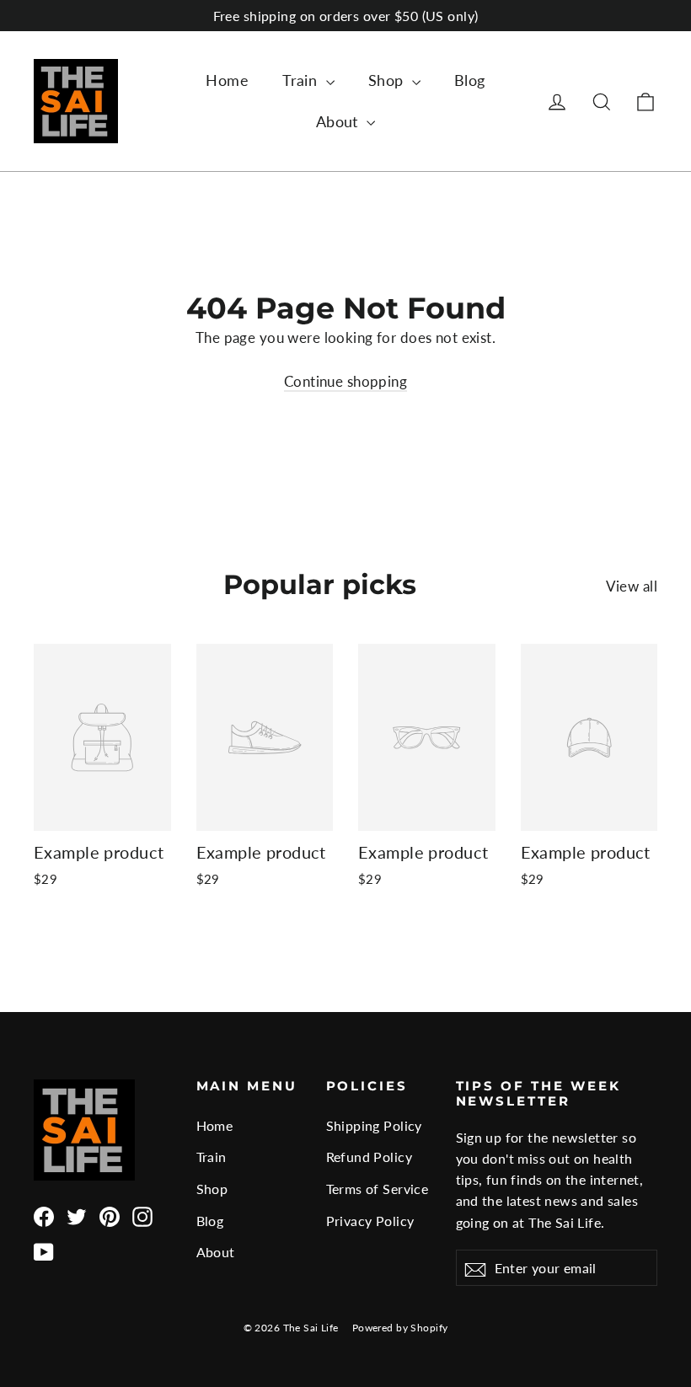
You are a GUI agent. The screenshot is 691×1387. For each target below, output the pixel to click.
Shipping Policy (374, 1125)
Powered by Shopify (400, 1327)
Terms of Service (377, 1189)
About (339, 121)
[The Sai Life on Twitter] (77, 1215)
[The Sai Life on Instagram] (142, 1215)
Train (302, 80)
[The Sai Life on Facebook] (44, 1215)
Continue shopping (345, 381)
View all (631, 586)
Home (227, 80)
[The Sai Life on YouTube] (44, 1251)
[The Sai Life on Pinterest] (109, 1215)
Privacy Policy (370, 1221)
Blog (469, 80)
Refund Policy (369, 1157)
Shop (388, 80)
